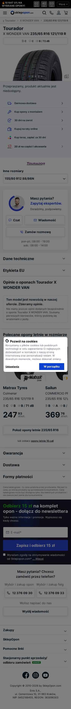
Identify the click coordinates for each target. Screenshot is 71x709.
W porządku (52, 366)
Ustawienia (12, 366)
